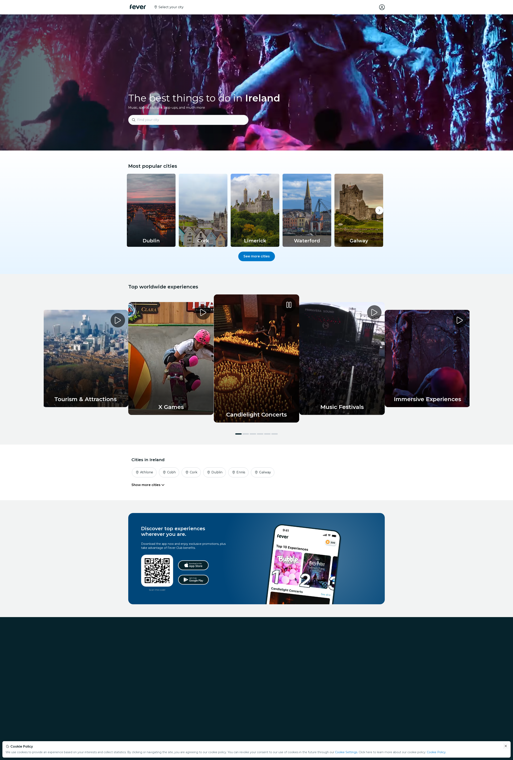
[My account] (382, 7)
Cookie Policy (436, 752)
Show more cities (146, 485)
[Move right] (379, 210)
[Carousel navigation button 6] (274, 434)
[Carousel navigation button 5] (267, 434)
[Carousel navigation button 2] (245, 434)
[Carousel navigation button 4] (260, 434)
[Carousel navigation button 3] (253, 434)
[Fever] (138, 7)
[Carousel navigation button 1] (238, 434)
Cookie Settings (346, 752)
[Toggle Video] (256, 358)
